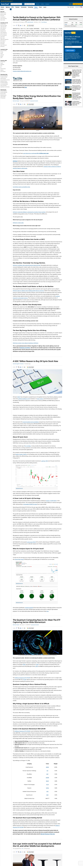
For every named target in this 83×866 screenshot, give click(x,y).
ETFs (12, 7)
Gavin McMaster (3, 32)
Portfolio (42, 4)
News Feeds (2, 19)
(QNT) (37, 664)
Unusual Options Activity (5, 79)
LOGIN (70, 4)
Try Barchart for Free (77, 4)
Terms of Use (67, 58)
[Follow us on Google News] (30, 25)
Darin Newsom (3, 28)
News (36, 7)
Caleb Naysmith (3, 26)
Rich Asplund (2, 40)
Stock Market (2, 71)
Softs (1, 57)
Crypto (1, 63)
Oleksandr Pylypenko (4, 39)
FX (0, 67)
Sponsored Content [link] (34, 100)
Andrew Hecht (3, 24)
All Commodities (3, 50)
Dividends (2, 64)
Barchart (22, 363)
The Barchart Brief (3, 77)
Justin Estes (2, 36)
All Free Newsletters (4, 75)
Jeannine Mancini (3, 33)
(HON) (24, 664)
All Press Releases (3, 91)
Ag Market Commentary (5, 86)
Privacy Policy (74, 58)
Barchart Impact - (16, 100)
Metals (1, 56)
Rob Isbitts (2, 43)
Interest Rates (3, 68)
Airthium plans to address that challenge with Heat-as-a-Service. (28, 290)
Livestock (2, 54)
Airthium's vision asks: (18, 222)
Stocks (2, 7)
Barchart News (3, 14)
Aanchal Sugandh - (16, 363)
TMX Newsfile (3, 96)
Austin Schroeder (3, 25)
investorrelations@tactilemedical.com (22, 71)
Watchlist (37, 4)
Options (8, 7)
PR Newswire (2, 98)
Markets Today (3, 12)
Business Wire (3, 93)
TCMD (66, 24)
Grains (1, 53)
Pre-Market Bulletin (4, 82)
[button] (81, 7)
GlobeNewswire (3, 95)
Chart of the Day (3, 18)
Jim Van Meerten (3, 35)
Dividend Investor (3, 81)
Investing (30, 7)
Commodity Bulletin (4, 84)
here (26, 87)
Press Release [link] (44, 22)
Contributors (2, 17)
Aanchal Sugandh (29, 607)
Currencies (23, 7)
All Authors (2, 46)
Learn (44, 7)
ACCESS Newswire (3, 92)
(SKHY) (18, 397)
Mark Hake (2, 38)
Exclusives (2, 15)
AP (22, 848)
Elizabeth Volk (3, 31)
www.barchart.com (19, 488)
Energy (1, 52)
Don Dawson (2, 29)
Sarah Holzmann (3, 45)
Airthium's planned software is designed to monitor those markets (29, 212)
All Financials (2, 61)
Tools (40, 7)
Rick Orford (2, 42)
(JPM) (36, 666)
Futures (17, 7)
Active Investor (3, 78)
